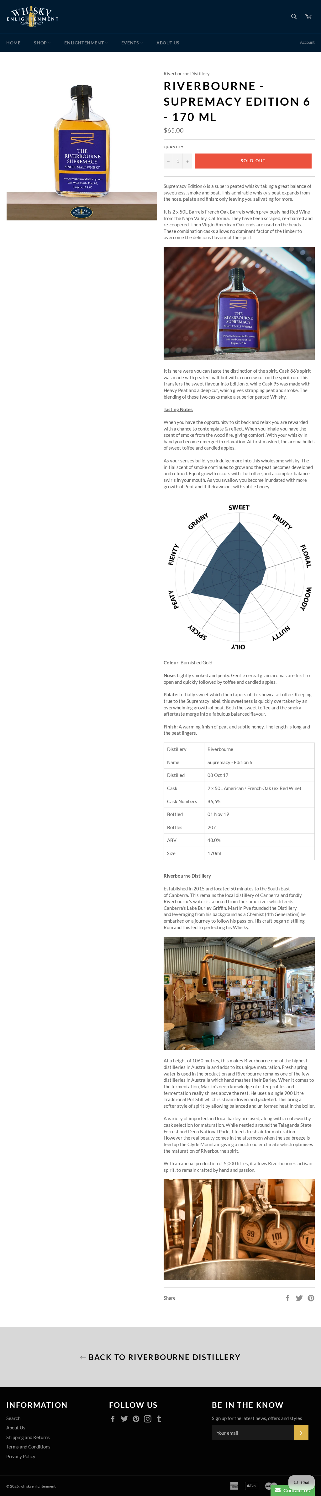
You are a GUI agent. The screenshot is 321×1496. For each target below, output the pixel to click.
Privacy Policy (20, 1456)
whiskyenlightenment (37, 1486)
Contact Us (295, 1490)
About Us (168, 42)
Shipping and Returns (28, 1437)
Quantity (173, 146)
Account (307, 42)
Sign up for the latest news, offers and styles (257, 1418)
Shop (41, 42)
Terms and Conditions (28, 1446)
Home (13, 42)
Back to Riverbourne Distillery (163, 1357)
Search (13, 1418)
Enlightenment (84, 42)
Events (130, 42)
